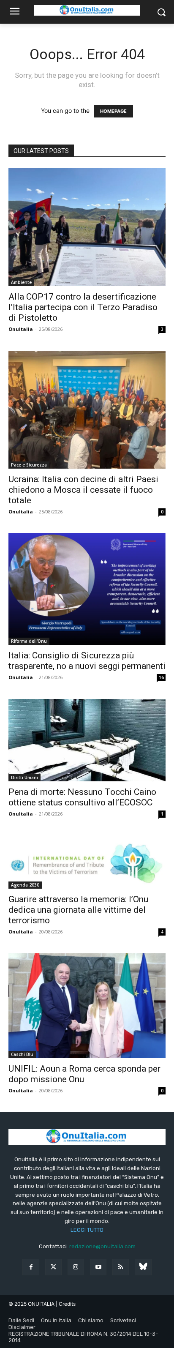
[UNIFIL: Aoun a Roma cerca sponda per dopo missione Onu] (87, 1005)
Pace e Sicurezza (29, 465)
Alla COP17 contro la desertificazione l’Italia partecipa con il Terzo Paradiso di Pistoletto (83, 307)
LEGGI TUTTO (87, 1230)
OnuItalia (20, 329)
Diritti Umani (24, 777)
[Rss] (120, 1267)
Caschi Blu (22, 1054)
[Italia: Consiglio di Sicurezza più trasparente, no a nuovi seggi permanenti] (87, 589)
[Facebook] (30, 1267)
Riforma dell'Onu (29, 641)
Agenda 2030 (25, 885)
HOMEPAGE (113, 111)
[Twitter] (53, 1267)
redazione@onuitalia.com (102, 1246)
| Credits (66, 1304)
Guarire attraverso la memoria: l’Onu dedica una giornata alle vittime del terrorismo (78, 909)
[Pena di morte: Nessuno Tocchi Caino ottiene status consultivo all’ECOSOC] (87, 740)
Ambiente (21, 282)
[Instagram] (76, 1267)
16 (161, 677)
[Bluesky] (143, 1267)
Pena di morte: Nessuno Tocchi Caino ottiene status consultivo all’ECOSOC (82, 797)
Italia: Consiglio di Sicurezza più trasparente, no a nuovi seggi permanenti (87, 660)
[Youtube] (98, 1267)
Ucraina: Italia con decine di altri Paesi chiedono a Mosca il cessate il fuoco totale (83, 489)
